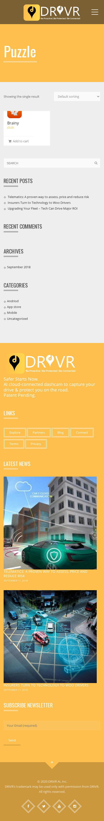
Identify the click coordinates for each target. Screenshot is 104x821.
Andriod (13, 301)
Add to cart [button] (20, 141)
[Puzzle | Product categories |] (52, 12)
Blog (60, 432)
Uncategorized (17, 318)
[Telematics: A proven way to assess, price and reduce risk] (50, 523)
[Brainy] (14, 111)
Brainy (13, 123)
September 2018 (18, 267)
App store (14, 307)
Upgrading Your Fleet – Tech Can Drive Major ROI (43, 208)
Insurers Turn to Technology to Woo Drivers (39, 202)
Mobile (12, 312)
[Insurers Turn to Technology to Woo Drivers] (50, 636)
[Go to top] (52, 762)
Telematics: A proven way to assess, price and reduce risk (48, 197)
